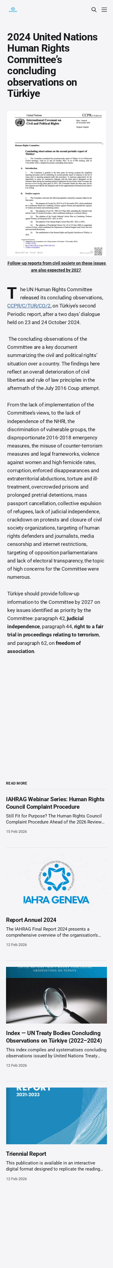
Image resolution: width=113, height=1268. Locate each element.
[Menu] (104, 9)
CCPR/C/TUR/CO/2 (28, 306)
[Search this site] (94, 9)
